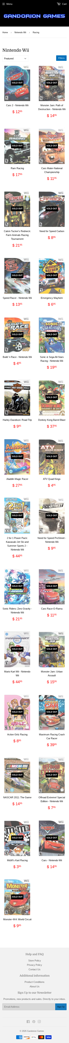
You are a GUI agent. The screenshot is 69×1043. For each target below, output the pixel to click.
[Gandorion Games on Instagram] (39, 1022)
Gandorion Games (35, 1031)
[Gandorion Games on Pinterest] (33, 1022)
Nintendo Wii (20, 32)
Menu (9, 4)
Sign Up (61, 1007)
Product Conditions (34, 982)
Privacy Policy (34, 965)
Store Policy (34, 960)
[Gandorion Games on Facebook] (28, 1022)
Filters (61, 58)
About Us (34, 986)
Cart (64, 4)
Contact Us (34, 969)
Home (5, 32)
